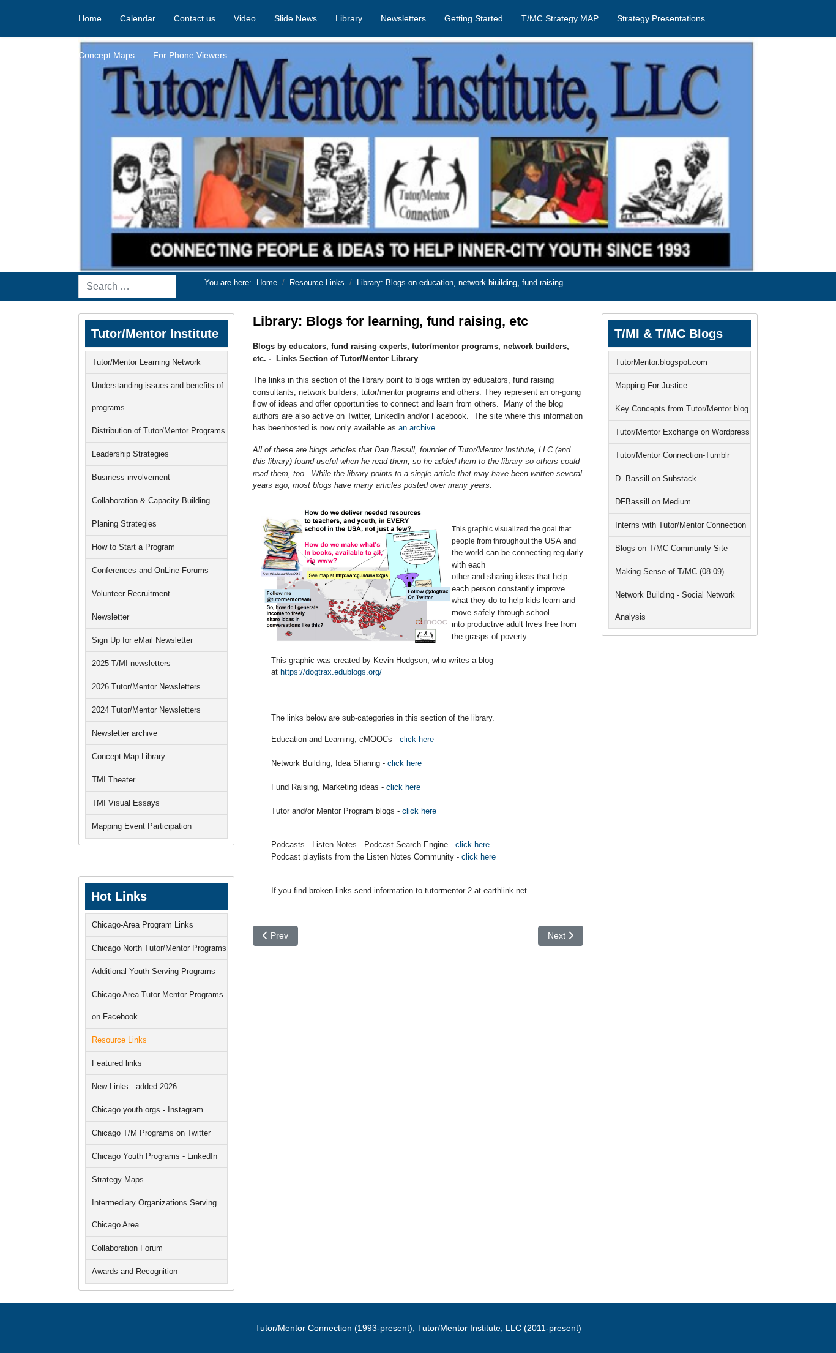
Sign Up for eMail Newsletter (142, 640)
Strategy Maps (118, 1179)
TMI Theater (113, 779)
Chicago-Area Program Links (142, 924)
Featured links (117, 1063)
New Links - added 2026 (134, 1086)
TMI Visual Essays (126, 803)
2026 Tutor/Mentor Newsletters (146, 686)
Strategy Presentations (661, 18)
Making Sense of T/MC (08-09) (669, 571)
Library (348, 18)
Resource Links (119, 1039)
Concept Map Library (128, 756)
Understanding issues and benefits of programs (157, 396)
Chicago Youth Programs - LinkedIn (154, 1156)
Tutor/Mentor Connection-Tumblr (672, 455)
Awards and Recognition (134, 1271)
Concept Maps (106, 55)
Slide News (295, 18)
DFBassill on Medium (653, 501)
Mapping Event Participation (142, 826)
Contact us (194, 18)
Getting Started (473, 18)
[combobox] (127, 286)
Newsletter (110, 616)
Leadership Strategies (130, 454)
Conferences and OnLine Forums (150, 570)
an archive (416, 427)
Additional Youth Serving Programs (153, 971)
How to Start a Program (133, 547)
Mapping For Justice (651, 385)
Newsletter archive (124, 733)
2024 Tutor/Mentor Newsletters (146, 709)
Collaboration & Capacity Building (151, 500)
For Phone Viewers (190, 55)
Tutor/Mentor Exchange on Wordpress (682, 432)
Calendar (137, 18)
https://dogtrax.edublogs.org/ (331, 671)
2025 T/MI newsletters (131, 663)
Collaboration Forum (127, 1248)
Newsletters (403, 18)
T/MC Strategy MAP (560, 18)
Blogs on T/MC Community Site (671, 548)
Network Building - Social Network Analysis (675, 605)
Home (90, 18)
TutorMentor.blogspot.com (661, 362)
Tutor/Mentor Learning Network (146, 362)
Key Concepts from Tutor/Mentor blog (681, 408)
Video (245, 18)
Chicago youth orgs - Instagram (147, 1109)
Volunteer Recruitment (131, 593)
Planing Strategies (124, 523)
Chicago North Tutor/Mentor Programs (159, 948)
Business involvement (131, 477)
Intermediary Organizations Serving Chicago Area (154, 1213)
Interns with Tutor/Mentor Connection (680, 525)
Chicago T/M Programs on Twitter (151, 1132)
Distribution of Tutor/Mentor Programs (158, 430)
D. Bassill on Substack (655, 478)
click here (417, 739)
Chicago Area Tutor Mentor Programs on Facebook (157, 1005)
